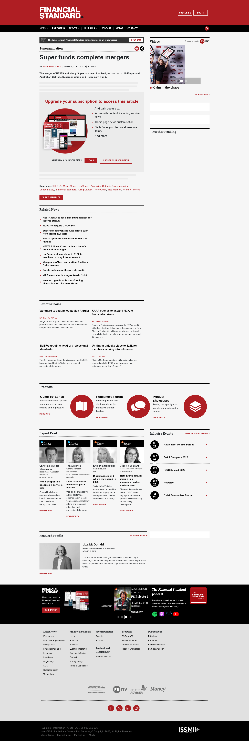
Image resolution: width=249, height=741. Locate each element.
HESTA (57, 186)
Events (73, 28)
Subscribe (185, 12)
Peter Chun (100, 189)
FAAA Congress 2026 (176, 457)
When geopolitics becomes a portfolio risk (51, 484)
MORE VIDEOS (201, 94)
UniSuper (84, 186)
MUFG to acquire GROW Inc (59, 225)
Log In (200, 12)
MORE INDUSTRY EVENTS (196, 433)
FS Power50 (58, 28)
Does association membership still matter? (76, 484)
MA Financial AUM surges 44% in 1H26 (65, 275)
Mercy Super (70, 186)
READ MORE (45, 510)
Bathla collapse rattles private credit (64, 270)
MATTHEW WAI (98, 356)
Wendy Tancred (131, 189)
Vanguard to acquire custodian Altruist (64, 310)
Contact (132, 28)
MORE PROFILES (138, 536)
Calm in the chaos (166, 87)
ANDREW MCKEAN (52, 66)
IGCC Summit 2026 (174, 470)
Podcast (106, 28)
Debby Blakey (46, 189)
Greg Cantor (85, 189)
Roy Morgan (114, 189)
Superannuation (51, 48)
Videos (119, 28)
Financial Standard (66, 189)
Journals (89, 28)
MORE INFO (44, 414)
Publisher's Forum (109, 396)
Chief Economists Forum (178, 495)
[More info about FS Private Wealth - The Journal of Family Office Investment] (139, 599)
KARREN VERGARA (48, 318)
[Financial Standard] (62, 13)
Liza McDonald (93, 544)
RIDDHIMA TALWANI (100, 321)
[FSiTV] (204, 41)
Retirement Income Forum (179, 444)
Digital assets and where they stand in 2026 (104, 479)
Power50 (169, 482)
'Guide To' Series (51, 396)
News (43, 28)
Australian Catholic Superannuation (110, 186)
